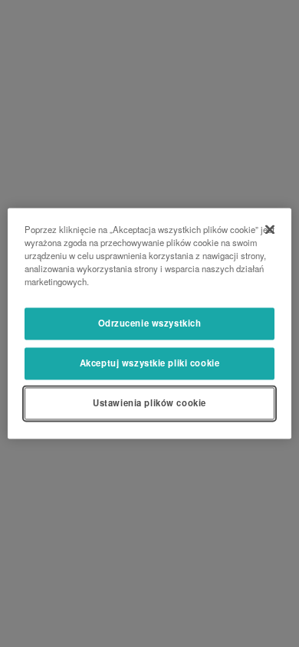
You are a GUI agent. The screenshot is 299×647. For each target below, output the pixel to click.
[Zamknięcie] (270, 229)
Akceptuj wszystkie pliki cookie (150, 363)
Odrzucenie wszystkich (150, 323)
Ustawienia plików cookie (149, 403)
